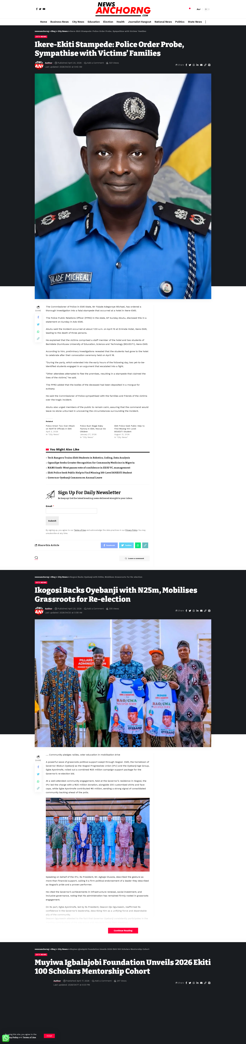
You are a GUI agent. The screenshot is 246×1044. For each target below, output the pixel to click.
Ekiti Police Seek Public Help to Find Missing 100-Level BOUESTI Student (129, 429)
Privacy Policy (11, 1037)
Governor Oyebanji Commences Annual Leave (75, 477)
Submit (52, 520)
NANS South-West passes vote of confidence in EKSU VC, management (89, 467)
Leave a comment (136, 558)
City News (41, 37)
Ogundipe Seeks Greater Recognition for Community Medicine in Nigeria (91, 462)
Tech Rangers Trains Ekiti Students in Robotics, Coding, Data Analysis (89, 457)
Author (48, 63)
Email (50, 506)
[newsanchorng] (123, 9)
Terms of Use (29, 1037)
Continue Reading (123, 930)
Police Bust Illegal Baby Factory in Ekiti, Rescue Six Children (93, 429)
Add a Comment (95, 63)
